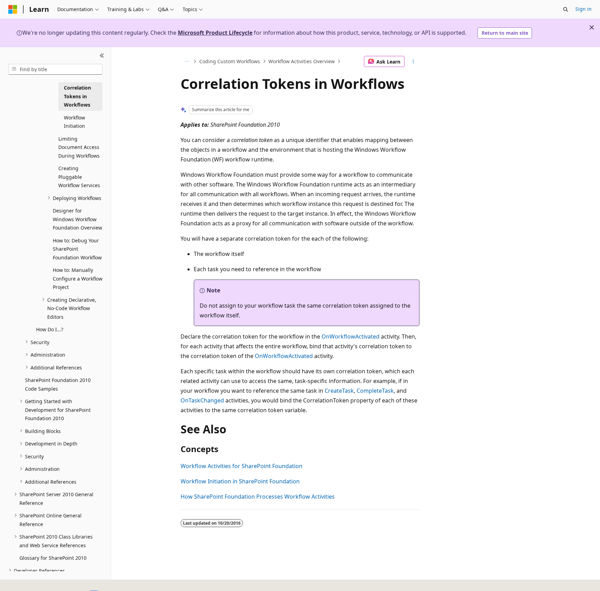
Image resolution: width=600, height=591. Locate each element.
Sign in (583, 9)
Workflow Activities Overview (301, 61)
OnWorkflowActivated (351, 336)
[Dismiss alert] (591, 27)
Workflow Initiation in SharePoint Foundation (240, 481)
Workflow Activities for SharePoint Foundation (241, 466)
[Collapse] (102, 55)
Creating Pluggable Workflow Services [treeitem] (79, 177)
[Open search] (566, 9)
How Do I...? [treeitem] (49, 329)
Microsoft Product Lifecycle (215, 32)
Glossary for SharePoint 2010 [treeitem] (52, 558)
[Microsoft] (12, 9)
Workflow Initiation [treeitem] (74, 121)
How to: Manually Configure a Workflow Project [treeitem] (77, 278)
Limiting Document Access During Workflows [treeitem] (79, 147)
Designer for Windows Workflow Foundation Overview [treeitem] (77, 219)
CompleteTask (375, 390)
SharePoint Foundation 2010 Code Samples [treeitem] (58, 384)
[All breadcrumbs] (187, 61)
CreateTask (339, 390)
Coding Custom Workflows (229, 61)
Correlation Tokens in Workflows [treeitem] (77, 96)
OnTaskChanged (202, 400)
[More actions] (413, 61)
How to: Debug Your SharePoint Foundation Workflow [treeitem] (77, 248)
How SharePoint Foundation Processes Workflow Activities (258, 496)
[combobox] (55, 69)
